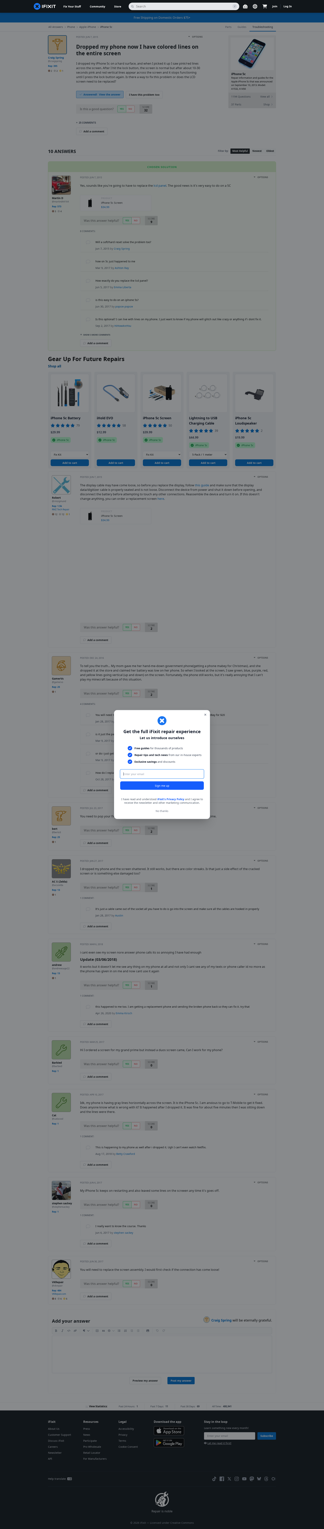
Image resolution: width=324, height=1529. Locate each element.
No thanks (162, 811)
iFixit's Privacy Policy (170, 799)
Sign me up (162, 785)
